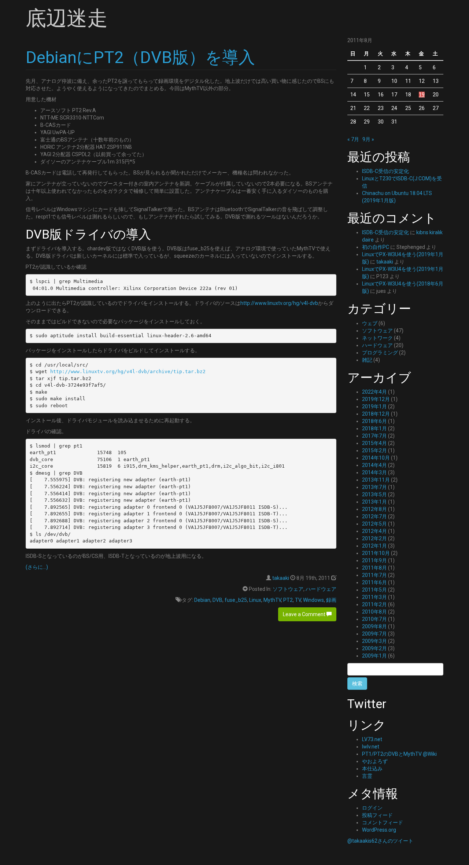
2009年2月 (374, 648)
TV (298, 600)
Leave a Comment (304, 614)
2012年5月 (374, 524)
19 (422, 94)
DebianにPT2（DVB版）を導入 (140, 57)
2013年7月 (374, 487)
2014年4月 (374, 465)
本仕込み (372, 769)
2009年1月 (374, 656)
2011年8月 (374, 568)
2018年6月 (374, 421)
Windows (313, 600)
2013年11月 (376, 480)
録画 (331, 600)
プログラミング (380, 353)
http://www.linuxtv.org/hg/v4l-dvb (279, 303)
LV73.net (372, 739)
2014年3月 (374, 472)
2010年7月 (374, 619)
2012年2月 (374, 538)
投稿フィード (377, 815)
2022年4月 (374, 392)
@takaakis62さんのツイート (380, 841)
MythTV (272, 600)
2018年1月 (374, 428)
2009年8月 (374, 626)
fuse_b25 (236, 600)
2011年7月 (374, 575)
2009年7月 (374, 634)
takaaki (280, 578)
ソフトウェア (288, 589)
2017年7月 (374, 436)
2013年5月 (374, 494)
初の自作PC (375, 247)
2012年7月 (374, 516)
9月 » (368, 139)
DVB (217, 600)
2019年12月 (376, 399)
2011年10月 (376, 553)
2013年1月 (374, 502)
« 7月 (353, 139)
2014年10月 (376, 458)
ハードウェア (321, 589)
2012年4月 (374, 531)
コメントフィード (382, 822)
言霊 (367, 776)
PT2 (288, 600)
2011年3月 (374, 597)
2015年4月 (374, 443)
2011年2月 (374, 604)
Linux (255, 600)
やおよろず (375, 761)
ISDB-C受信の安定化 (385, 171)
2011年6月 (374, 582)
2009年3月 (374, 641)
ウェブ (369, 323)
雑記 (367, 360)
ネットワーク (377, 338)
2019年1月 (374, 406)
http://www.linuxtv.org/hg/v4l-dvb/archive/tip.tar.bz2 (128, 371)
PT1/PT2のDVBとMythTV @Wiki (399, 754)
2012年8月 (374, 509)
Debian (202, 600)
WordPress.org (379, 830)
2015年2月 (374, 450)
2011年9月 (374, 560)
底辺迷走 (67, 18)
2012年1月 (374, 546)
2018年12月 (376, 414)
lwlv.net (370, 747)
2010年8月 (374, 612)
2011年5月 (374, 590)
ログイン (372, 808)
